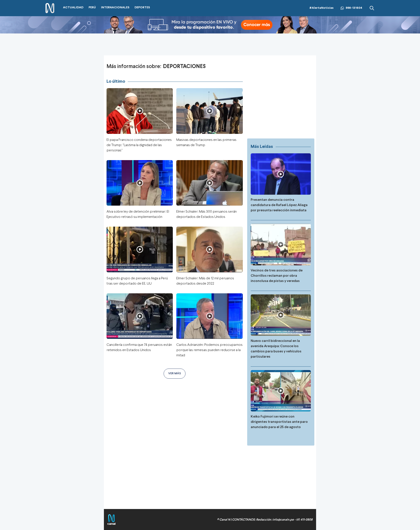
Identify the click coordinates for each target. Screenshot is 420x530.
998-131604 (354, 8)
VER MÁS (174, 373)
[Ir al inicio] (50, 8)
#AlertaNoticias (321, 8)
